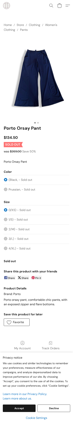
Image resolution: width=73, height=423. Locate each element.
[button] (6, 5)
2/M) (19, 229)
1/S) (18, 219)
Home (8, 25)
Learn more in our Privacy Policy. (25, 394)
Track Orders (51, 348)
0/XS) (20, 210)
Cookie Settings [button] (36, 418)
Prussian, (22, 189)
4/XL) (20, 248)
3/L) (18, 239)
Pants (24, 30)
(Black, (20, 180)
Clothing (34, 25)
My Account (22, 348)
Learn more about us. (17, 398)
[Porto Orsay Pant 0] (36, 78)
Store (20, 25)
